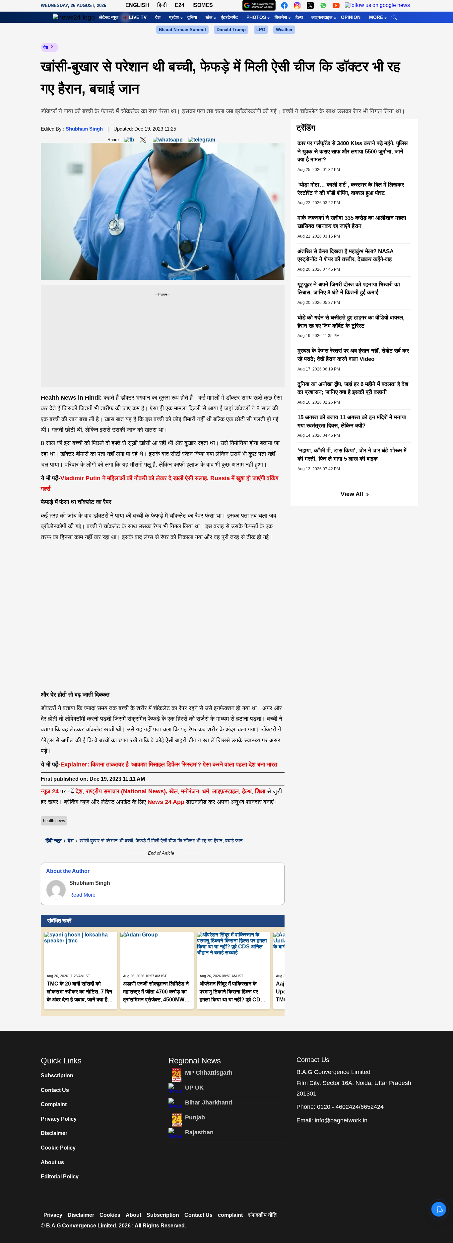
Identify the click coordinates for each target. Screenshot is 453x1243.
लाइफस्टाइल (321, 17)
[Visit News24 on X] (310, 5)
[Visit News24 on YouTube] (336, 5)
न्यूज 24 (50, 791)
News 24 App (167, 802)
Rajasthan (199, 1132)
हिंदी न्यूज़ (53, 840)
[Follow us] (377, 5)
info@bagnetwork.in (341, 1120)
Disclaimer (54, 1133)
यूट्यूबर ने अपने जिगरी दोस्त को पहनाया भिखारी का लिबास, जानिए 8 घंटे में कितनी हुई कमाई (348, 288)
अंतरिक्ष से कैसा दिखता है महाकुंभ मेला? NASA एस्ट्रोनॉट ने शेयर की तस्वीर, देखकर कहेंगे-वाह (345, 255)
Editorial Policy (60, 1176)
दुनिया (192, 17)
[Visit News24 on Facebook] (284, 5)
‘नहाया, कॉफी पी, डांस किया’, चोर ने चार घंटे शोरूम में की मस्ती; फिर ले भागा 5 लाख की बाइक (352, 454)
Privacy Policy (59, 1119)
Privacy (52, 1215)
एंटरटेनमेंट (229, 17)
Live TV (138, 17)
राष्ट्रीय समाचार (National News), (126, 791)
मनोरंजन (190, 791)
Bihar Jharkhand (208, 1102)
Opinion (350, 17)
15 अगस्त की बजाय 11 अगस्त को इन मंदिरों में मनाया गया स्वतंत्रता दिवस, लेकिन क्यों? (351, 421)
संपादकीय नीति (262, 1215)
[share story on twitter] (144, 139)
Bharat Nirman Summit (182, 29)
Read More (82, 895)
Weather (284, 29)
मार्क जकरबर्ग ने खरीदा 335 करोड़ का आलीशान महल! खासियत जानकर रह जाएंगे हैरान (352, 222)
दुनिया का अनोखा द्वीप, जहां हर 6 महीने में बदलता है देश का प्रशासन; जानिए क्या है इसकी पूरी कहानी (352, 388)
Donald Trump (231, 29)
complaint (230, 1215)
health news (54, 821)
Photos (256, 17)
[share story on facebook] (129, 139)
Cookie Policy (58, 1148)
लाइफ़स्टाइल (225, 791)
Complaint (54, 1104)
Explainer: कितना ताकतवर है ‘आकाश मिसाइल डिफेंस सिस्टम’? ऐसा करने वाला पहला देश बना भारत (168, 764)
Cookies (109, 1215)
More (376, 17)
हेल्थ (299, 17)
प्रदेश (174, 17)
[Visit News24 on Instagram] (297, 5)
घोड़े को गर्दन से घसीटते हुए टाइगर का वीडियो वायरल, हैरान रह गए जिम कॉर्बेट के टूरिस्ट (351, 321)
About (133, 1215)
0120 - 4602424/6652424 (350, 1106)
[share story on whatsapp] (168, 139)
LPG (260, 29)
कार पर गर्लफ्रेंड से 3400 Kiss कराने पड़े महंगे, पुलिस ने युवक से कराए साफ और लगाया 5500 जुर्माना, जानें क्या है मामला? (352, 151)
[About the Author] (56, 890)
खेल (209, 17)
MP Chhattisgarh (208, 1072)
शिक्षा (260, 791)
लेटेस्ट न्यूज (108, 17)
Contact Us (55, 1090)
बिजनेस (281, 17)
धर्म (205, 791)
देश (158, 17)
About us (52, 1162)
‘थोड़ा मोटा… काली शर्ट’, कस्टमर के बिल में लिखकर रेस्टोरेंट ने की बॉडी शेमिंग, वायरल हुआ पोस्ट (350, 189)
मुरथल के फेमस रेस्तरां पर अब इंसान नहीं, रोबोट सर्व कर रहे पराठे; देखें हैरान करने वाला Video (353, 355)
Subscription (57, 1075)
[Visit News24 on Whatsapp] (323, 5)
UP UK (194, 1087)
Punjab (195, 1117)
